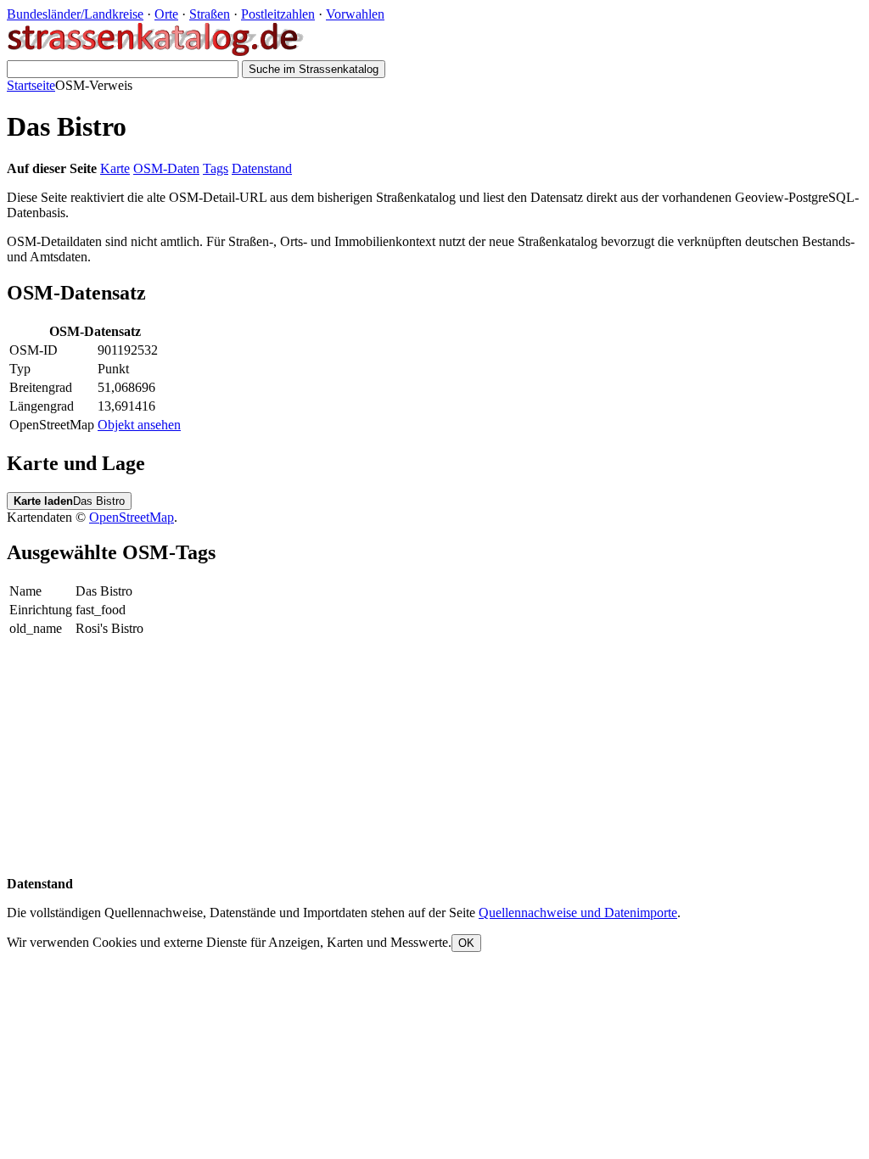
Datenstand (262, 168)
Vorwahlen (355, 14)
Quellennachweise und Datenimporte (578, 912)
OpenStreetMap (131, 517)
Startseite (31, 85)
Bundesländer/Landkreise (75, 14)
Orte (166, 14)
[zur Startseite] (156, 52)
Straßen (209, 14)
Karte (115, 168)
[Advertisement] (434, 757)
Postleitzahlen (278, 14)
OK (466, 943)
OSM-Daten (166, 168)
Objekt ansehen (139, 424)
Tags (215, 168)
